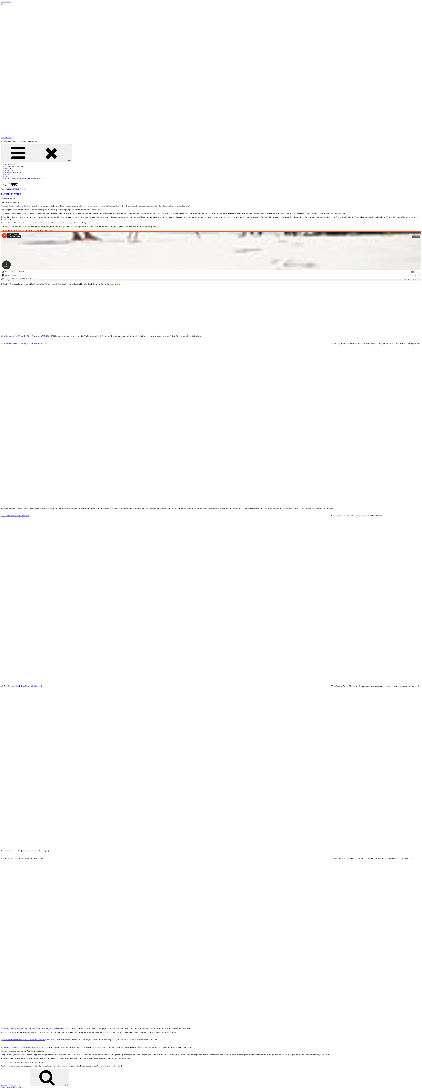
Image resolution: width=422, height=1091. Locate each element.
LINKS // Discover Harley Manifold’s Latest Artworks (24, 178)
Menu (69, 160)
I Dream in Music (11, 193)
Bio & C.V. (9, 170)
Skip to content (6, 2)
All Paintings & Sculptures (14, 166)
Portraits (8, 168)
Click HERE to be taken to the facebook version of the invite (22, 1062)
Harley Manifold (6, 138)
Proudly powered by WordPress (12, 1087)
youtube (58, 1066)
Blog (7, 174)
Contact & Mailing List (13, 172)
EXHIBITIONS (11, 164)
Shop (7, 176)
